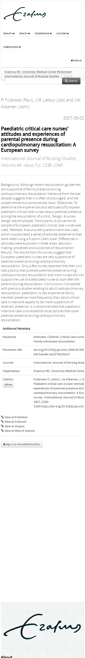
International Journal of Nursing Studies (32, 76)
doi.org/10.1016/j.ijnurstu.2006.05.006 (59, 350)
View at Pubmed (15, 422)
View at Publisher (16, 417)
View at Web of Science (19, 431)
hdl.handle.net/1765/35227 (52, 354)
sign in (77, 60)
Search (73, 81)
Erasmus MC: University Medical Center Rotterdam (38, 72)
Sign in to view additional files (22, 444)
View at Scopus (14, 426)
